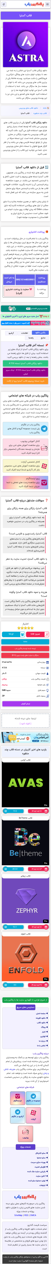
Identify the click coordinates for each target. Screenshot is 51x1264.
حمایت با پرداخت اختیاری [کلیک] (19, 291)
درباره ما (42, 1041)
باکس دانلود (40, 332)
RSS (26, 1215)
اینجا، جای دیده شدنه (25, 721)
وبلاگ (43, 1027)
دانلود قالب (41, 1022)
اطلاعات (24, 333)
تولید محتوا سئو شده (37, 1181)
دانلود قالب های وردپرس (28, 108)
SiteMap (18, 1215)
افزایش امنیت (40, 1167)
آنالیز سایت (41, 1176)
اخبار (44, 1032)
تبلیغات (42, 1185)
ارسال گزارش (25, 704)
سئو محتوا (41, 1158)
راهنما (31, 338)
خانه (45, 108)
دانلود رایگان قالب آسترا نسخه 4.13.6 (25, 363)
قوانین (43, 1036)
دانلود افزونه (41, 1018)
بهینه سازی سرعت (38, 1162)
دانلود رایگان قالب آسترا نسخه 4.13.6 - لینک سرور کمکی (25, 372)
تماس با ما (41, 1045)
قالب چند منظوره (40, 113)
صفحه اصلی (41, 1013)
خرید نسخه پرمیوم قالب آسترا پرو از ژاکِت (25, 381)
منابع (43, 338)
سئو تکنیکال (40, 1153)
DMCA (33, 1215)
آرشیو (11, 333)
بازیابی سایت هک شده (36, 1171)
